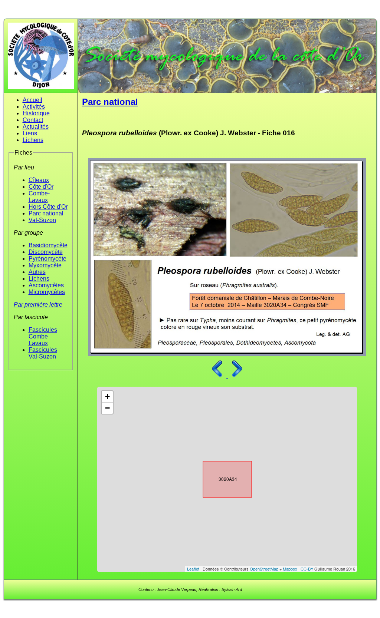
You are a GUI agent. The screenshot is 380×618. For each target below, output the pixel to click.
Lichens (33, 140)
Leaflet (193, 569)
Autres (37, 272)
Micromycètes (47, 292)
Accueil (32, 100)
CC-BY (307, 569)
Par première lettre (38, 304)
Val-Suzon (42, 220)
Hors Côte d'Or (48, 207)
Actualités (36, 126)
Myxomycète (45, 265)
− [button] (107, 408)
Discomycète (46, 252)
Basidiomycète (48, 245)
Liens (30, 133)
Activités (34, 106)
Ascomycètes (46, 285)
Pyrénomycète (47, 258)
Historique (36, 113)
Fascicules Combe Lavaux (43, 336)
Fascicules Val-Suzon (43, 353)
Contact (33, 120)
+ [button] (107, 396)
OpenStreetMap (264, 569)
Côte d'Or (41, 187)
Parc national (46, 213)
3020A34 (221, 478)
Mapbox (290, 569)
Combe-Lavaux (39, 196)
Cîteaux (39, 180)
